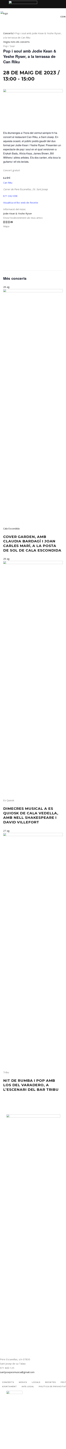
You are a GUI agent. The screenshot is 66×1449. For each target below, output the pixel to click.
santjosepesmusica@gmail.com (17, 1372)
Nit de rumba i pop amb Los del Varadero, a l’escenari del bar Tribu (31, 1085)
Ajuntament (9, 1386)
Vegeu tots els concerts (16, 41)
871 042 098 (10, 195)
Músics (23, 1382)
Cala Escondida (11, 528)
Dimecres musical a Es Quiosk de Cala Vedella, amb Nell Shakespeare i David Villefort (30, 815)
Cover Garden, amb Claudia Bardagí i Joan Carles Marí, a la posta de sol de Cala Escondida (32, 544)
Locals (36, 1382)
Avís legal (28, 1386)
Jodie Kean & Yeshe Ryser (17, 213)
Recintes (50, 1382)
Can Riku (7, 182)
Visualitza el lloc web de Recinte (20, 202)
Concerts (8, 33)
